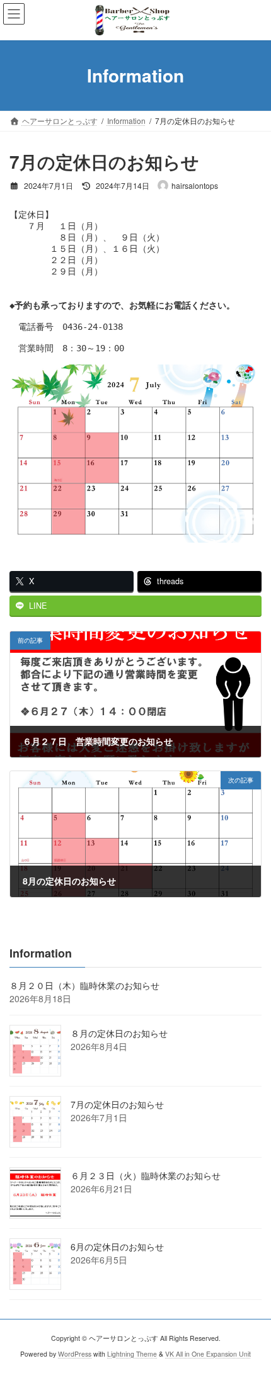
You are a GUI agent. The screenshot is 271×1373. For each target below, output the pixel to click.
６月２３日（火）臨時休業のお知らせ (146, 1175)
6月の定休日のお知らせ (117, 1246)
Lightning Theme (132, 1354)
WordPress (74, 1354)
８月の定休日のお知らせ (119, 1033)
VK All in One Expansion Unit (208, 1354)
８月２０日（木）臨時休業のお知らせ (84, 985)
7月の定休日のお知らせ (117, 1104)
